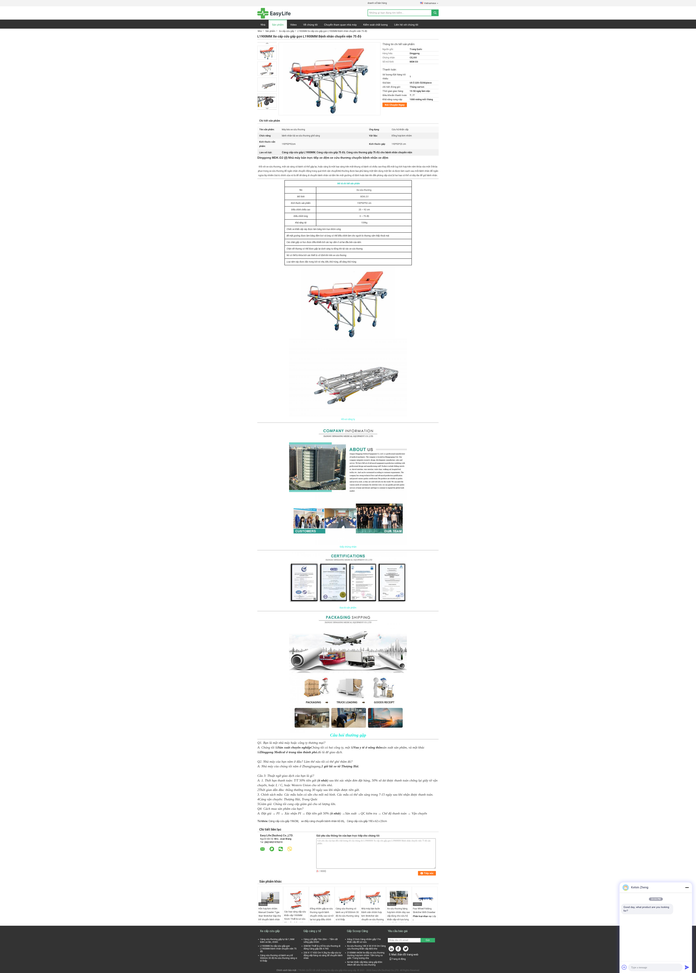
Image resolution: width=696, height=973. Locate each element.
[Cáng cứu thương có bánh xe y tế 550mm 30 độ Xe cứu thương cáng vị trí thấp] (347, 898)
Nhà (263, 24)
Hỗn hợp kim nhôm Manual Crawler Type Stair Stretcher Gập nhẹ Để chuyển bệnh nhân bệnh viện (269, 915)
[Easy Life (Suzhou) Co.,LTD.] (274, 13)
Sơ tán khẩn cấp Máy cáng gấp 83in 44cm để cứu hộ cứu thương (364, 963)
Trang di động (399, 959)
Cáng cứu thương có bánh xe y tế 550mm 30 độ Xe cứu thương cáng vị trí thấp (347, 914)
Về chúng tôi (310, 24)
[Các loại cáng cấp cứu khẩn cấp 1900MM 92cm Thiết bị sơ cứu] (296, 899)
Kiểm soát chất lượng (375, 24)
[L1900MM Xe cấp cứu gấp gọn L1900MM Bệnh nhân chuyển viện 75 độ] (267, 53)
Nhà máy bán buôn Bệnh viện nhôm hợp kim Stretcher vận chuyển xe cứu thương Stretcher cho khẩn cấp (372, 915)
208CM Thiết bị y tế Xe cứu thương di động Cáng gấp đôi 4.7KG (322, 947)
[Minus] (687, 887)
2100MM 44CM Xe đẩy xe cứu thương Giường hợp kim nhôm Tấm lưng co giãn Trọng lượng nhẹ (365, 955)
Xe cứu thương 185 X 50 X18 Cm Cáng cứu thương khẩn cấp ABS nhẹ (366, 947)
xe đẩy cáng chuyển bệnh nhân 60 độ (322, 821)
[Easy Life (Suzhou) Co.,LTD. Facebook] (398, 949)
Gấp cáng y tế (312, 931)
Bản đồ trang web (408, 954)
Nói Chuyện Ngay (395, 104)
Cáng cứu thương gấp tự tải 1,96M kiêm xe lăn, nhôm (277, 940)
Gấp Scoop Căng (357, 931)
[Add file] (624, 967)
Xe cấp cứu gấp (286, 31)
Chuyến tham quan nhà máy (340, 24)
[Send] (687, 967)
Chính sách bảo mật (286, 970)
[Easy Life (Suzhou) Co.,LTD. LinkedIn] (391, 949)
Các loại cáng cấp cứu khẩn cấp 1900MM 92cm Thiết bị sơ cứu (295, 915)
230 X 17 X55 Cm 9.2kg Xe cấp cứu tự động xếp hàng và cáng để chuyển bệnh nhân (323, 955)
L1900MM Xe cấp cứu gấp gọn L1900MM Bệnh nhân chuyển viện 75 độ (278, 949)
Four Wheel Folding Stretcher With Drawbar (424, 910)
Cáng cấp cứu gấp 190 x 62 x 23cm (367, 821)
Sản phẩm (278, 24)
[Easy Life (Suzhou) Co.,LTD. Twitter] (406, 949)
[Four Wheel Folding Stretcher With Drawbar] (424, 898)
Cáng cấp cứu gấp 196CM (283, 821)
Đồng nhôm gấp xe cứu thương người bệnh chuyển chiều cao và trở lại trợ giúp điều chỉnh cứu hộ (322, 915)
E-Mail (392, 954)
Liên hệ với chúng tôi (406, 24)
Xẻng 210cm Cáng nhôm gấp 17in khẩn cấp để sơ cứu (364, 940)
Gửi (428, 940)
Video (293, 24)
